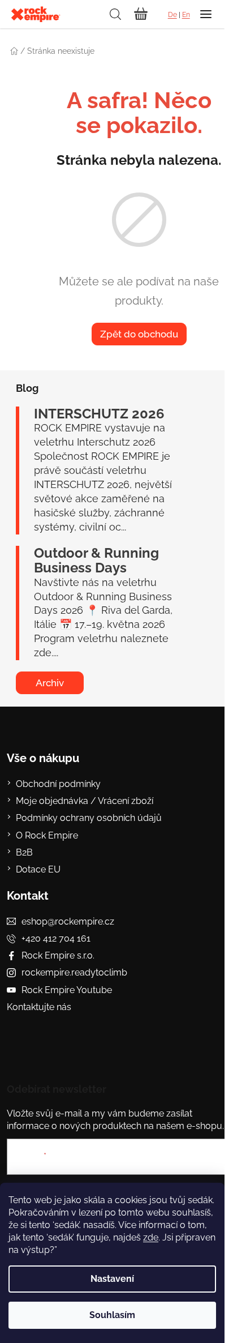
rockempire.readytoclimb (74, 972)
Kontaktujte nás (39, 1007)
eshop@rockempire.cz (67, 921)
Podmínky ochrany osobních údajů (89, 817)
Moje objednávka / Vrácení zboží (84, 800)
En (186, 15)
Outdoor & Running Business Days (96, 561)
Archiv (50, 682)
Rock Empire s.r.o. (57, 955)
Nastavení (112, 1278)
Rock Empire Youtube (66, 990)
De (172, 15)
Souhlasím (112, 1315)
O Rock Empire (47, 835)
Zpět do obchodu (139, 334)
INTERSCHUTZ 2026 (99, 414)
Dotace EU (38, 869)
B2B (24, 852)
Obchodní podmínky (58, 784)
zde (150, 1237)
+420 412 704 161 (55, 938)
